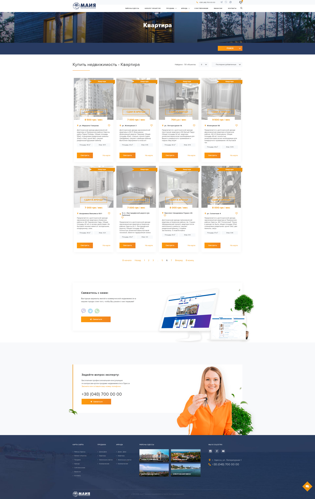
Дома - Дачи (122, 452)
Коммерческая (104, 464)
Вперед (179, 260)
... (157, 260)
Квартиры (102, 456)
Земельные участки (106, 460)
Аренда (184, 8)
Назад (138, 260)
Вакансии (218, 8)
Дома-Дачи (103, 452)
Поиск (230, 48)
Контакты (232, 8)
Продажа (170, 8)
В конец (190, 260)
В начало (127, 260)
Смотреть (85, 155)
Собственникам (201, 8)
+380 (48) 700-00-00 (207, 2)
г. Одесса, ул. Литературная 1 (226, 460)
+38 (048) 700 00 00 (102, 394)
